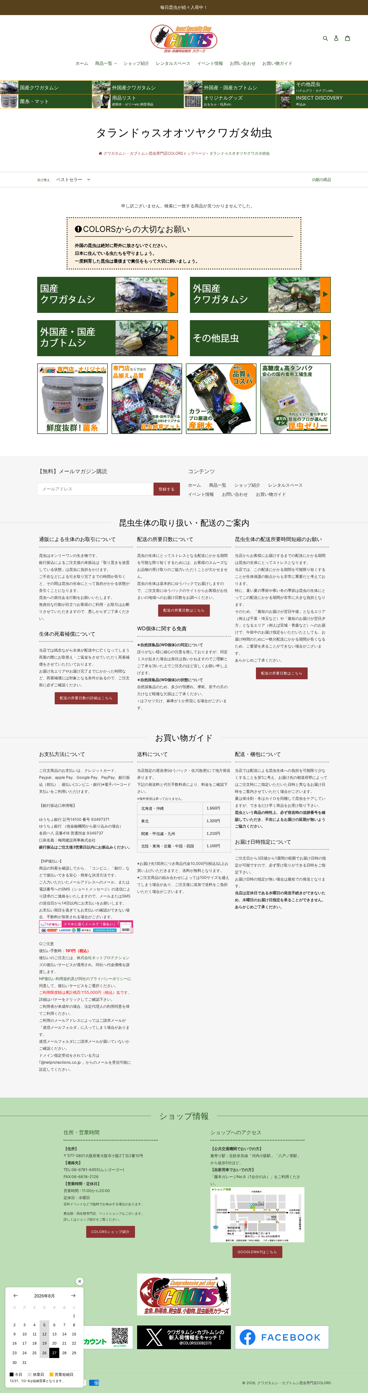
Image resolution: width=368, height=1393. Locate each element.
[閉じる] (80, 1281)
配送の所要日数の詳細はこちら (86, 698)
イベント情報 (201, 494)
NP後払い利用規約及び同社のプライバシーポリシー (83, 978)
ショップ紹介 (247, 485)
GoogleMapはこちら (257, 1252)
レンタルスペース (285, 485)
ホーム (194, 485)
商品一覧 (217, 485)
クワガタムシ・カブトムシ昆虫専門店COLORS (294, 1383)
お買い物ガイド (271, 494)
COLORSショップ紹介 (110, 1232)
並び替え (43, 180)
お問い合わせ (235, 494)
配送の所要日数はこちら (184, 610)
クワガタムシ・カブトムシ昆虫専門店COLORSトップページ (154, 153)
